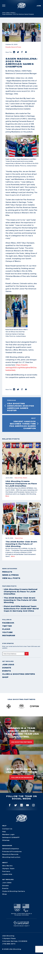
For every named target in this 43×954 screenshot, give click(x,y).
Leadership (7, 874)
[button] (14, 52)
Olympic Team (8, 868)
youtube (7, 632)
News (8, 12)
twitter (7, 626)
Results (13, 12)
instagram (8, 635)
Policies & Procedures (12, 851)
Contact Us (7, 829)
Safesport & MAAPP (11, 837)
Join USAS (8, 664)
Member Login (8, 834)
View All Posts (11, 578)
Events (6, 671)
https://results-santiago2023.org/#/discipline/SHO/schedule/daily (21, 367)
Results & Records (10, 854)
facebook (8, 623)
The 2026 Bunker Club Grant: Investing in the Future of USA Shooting (20, 600)
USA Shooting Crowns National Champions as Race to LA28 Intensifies (20, 591)
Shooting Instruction (11, 857)
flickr (6, 629)
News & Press (16, 47)
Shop (5, 677)
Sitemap (5, 840)
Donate (6, 668)
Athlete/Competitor (10, 848)
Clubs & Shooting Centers (18, 674)
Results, (8, 47)
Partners (6, 871)
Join (38, 5)
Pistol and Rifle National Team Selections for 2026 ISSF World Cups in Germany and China (21, 608)
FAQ (4, 831)
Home (3, 12)
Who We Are (7, 866)
